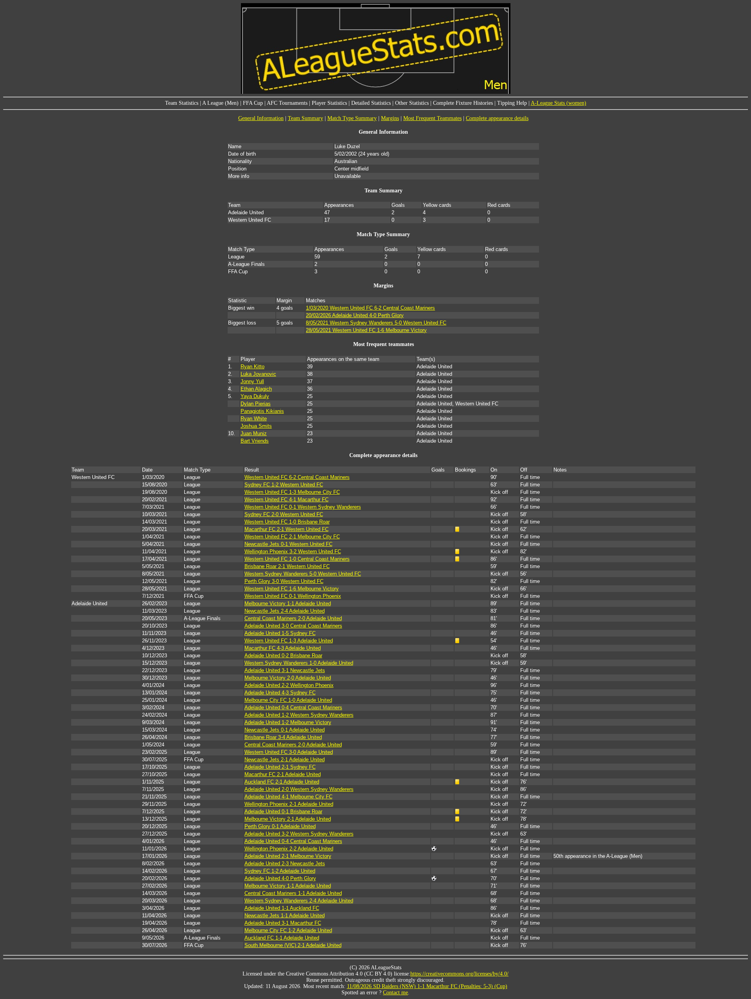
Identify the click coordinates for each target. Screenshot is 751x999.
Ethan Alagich (256, 389)
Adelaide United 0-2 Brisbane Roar (283, 655)
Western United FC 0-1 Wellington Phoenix (292, 596)
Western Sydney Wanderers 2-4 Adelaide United (298, 901)
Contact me (395, 992)
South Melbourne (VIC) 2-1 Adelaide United (292, 945)
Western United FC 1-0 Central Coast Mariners (297, 559)
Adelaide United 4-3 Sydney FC (280, 693)
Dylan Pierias (256, 404)
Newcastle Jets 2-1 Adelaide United (284, 759)
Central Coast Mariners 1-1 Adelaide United (293, 893)
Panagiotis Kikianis (262, 411)
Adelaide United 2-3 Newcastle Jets (284, 863)
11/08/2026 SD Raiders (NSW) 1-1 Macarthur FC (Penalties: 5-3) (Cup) (427, 986)
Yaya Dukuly (255, 396)
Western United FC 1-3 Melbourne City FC (292, 492)
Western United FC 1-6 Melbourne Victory (291, 589)
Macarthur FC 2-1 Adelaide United (282, 774)
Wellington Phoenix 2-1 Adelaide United (288, 804)
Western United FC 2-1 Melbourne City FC (292, 537)
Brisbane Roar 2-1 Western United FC (287, 566)
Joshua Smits (256, 426)
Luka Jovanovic (258, 374)
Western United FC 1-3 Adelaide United (288, 641)
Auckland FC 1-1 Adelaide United (281, 938)
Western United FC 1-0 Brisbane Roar (287, 522)
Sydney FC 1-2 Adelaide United (279, 871)
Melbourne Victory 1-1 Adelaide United (287, 603)
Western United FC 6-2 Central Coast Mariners (297, 477)
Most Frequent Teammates (432, 118)
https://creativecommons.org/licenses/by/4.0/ (459, 974)
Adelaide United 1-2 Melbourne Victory (287, 722)
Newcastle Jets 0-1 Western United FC (288, 544)
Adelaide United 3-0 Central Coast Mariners (293, 626)
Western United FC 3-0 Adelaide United (288, 752)
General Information (261, 118)
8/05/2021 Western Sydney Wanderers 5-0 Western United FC (376, 323)
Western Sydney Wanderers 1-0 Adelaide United (298, 663)
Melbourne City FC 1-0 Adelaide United (288, 700)
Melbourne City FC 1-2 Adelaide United (288, 930)
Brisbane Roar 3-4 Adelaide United (283, 737)
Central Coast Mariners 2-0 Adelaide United (293, 618)
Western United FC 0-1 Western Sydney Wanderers (302, 507)
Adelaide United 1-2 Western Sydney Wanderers (299, 715)
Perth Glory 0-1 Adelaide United (280, 826)
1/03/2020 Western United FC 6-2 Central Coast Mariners (370, 308)
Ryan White (254, 418)
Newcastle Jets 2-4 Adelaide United (284, 611)
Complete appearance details (497, 118)
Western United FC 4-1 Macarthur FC (286, 499)
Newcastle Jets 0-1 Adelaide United (284, 730)
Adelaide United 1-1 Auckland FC (281, 908)
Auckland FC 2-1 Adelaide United (281, 782)
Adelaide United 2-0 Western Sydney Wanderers (299, 789)
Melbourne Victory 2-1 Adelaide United (287, 819)
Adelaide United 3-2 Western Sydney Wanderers (299, 834)
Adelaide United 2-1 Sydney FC (280, 767)
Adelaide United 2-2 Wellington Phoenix (289, 685)
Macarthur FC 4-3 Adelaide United (282, 648)
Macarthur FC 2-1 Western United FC (286, 529)
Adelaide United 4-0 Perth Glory (280, 878)
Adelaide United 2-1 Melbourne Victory (287, 856)
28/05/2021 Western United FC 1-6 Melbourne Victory (366, 330)
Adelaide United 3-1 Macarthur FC (282, 923)
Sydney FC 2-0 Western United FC (283, 514)
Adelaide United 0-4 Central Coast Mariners (293, 707)
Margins (390, 118)
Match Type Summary (352, 118)
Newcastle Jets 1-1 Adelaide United (284, 915)
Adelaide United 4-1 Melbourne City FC (288, 797)
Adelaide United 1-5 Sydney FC (280, 633)
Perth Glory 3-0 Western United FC (283, 581)
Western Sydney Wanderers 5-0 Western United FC (302, 574)
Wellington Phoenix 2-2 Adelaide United (288, 849)
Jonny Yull (252, 381)
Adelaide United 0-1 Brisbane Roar (283, 811)
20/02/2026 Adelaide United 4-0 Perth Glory (355, 315)
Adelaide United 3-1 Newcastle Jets (284, 670)
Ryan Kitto (252, 366)
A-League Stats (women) (558, 103)
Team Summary (305, 118)
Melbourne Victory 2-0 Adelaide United (287, 678)
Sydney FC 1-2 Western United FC (283, 485)
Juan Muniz (254, 433)
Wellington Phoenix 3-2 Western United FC (292, 551)
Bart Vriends (255, 441)
